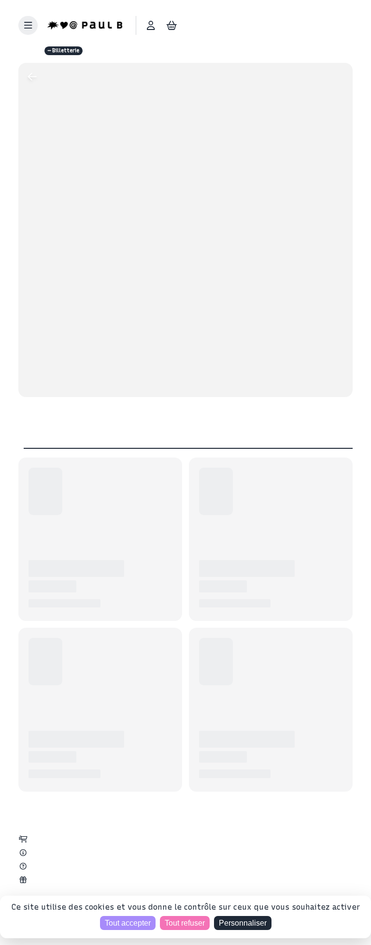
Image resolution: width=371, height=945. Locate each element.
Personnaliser (243, 923)
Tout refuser (185, 923)
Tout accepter (128, 923)
